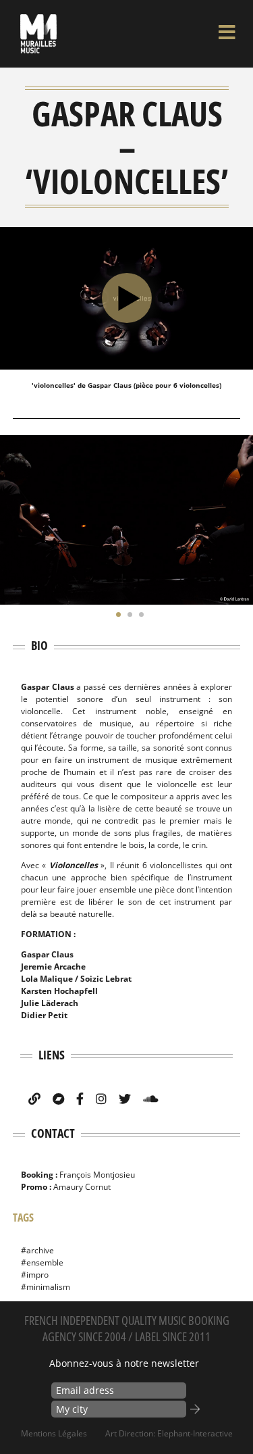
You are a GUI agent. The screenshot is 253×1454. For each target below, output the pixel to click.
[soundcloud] (151, 1098)
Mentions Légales (54, 1433)
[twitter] (125, 1098)
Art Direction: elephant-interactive (169, 1433)
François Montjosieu (97, 1174)
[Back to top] (229, 1416)
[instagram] (101, 1098)
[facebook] (80, 1098)
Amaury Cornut (82, 1187)
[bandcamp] (58, 1098)
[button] (115, 614)
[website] (34, 1098)
